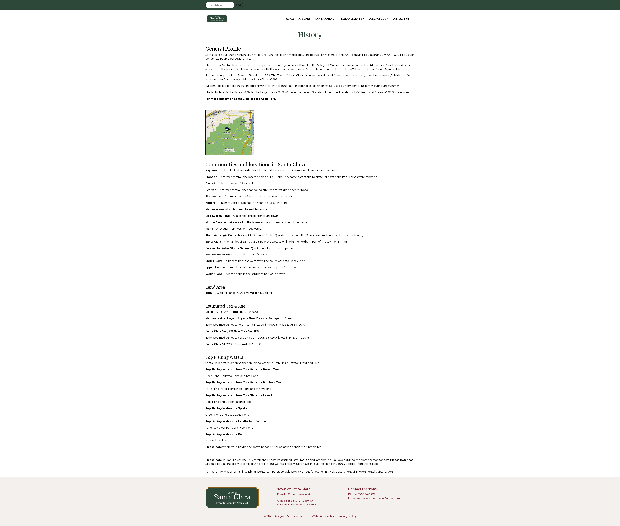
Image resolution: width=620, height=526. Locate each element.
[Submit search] (239, 5)
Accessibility (328, 516)
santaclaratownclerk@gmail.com (378, 498)
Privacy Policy (347, 516)
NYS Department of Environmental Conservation (361, 471)
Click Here (268, 98)
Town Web (311, 516)
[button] (327, 18)
